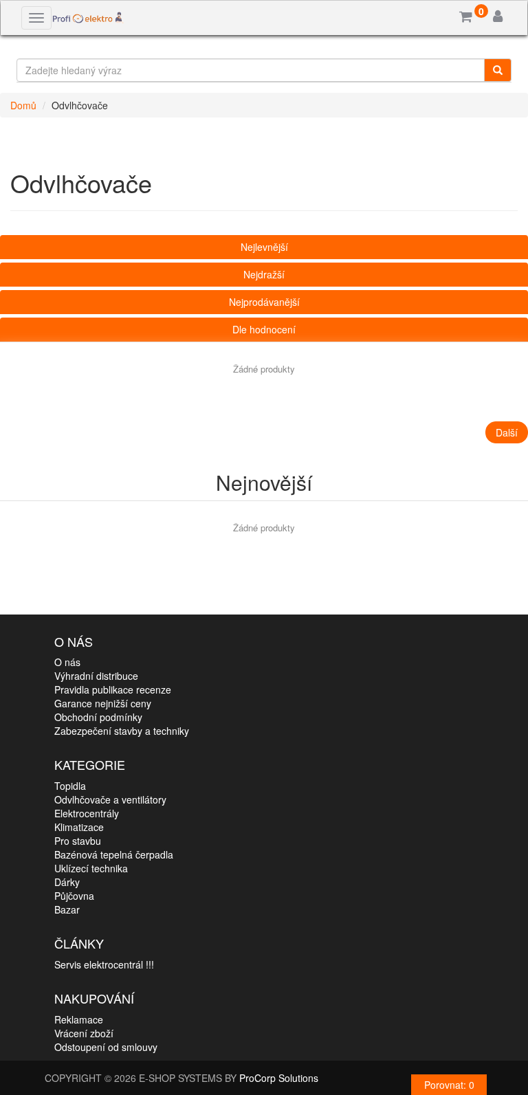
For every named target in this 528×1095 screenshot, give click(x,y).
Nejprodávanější (264, 302)
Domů (23, 105)
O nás (67, 662)
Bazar (67, 909)
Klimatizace (79, 827)
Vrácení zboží (83, 1033)
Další (507, 432)
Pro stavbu (77, 841)
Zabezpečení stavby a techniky (121, 731)
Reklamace (78, 1019)
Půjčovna (74, 896)
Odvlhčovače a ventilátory (110, 799)
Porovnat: (449, 1085)
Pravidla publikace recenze (112, 689)
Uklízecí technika (91, 868)
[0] (465, 17)
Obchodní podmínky (98, 717)
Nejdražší (264, 274)
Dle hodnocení (264, 329)
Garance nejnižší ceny (102, 703)
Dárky (67, 882)
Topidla (70, 786)
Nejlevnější (264, 247)
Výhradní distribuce (96, 676)
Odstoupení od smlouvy (105, 1047)
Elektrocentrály (86, 813)
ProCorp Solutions (278, 1078)
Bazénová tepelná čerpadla (113, 854)
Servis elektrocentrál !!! (104, 964)
